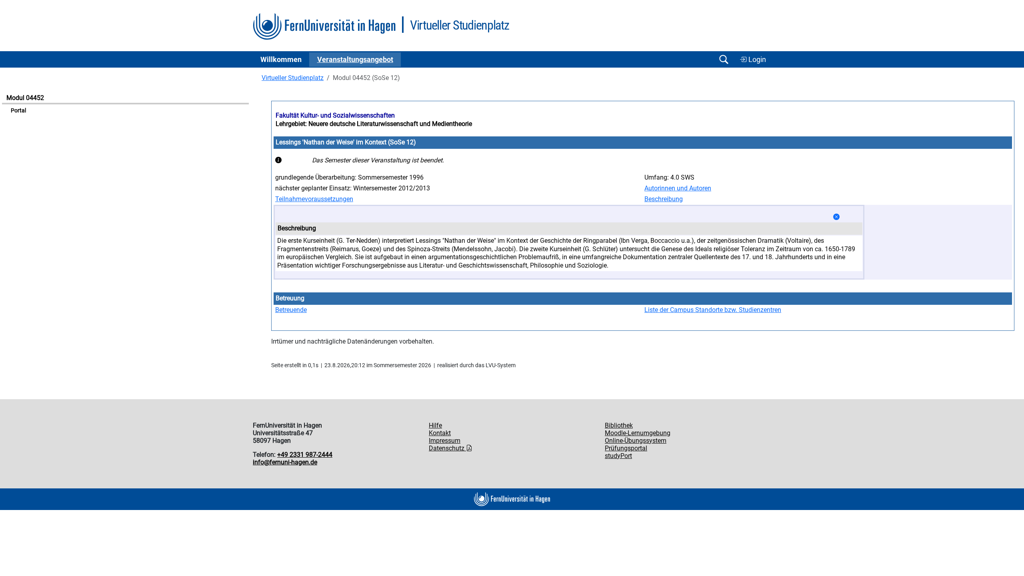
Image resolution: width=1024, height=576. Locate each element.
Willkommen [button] (281, 60)
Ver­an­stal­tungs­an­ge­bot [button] (355, 60)
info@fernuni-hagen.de (285, 462)
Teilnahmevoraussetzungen (314, 199)
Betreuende (291, 310)
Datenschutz (447, 448)
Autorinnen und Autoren (677, 188)
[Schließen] (836, 217)
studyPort (618, 456)
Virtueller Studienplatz (293, 78)
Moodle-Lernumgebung (637, 433)
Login (756, 60)
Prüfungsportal (626, 448)
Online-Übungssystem (635, 440)
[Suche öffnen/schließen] (723, 59)
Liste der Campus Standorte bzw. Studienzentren (712, 310)
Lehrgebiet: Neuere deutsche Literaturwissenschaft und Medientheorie (374, 124)
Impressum (444, 440)
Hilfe (435, 425)
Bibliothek (619, 425)
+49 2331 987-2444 (304, 454)
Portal (18, 110)
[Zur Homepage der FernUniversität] (324, 26)
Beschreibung (663, 199)
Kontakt (440, 433)
